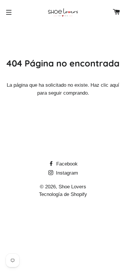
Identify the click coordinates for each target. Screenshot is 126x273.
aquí (114, 85)
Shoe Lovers (72, 187)
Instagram (66, 173)
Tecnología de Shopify (63, 194)
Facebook (66, 164)
